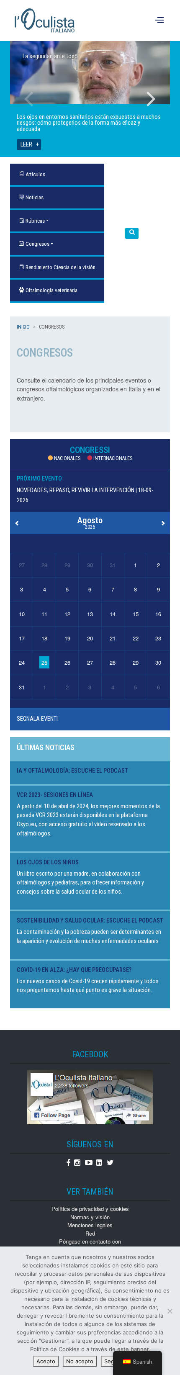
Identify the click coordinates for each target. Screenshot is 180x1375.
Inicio (23, 327)
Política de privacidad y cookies (90, 1209)
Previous (28, 98)
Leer (26, 144)
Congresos (36, 244)
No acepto (79, 1361)
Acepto (45, 1361)
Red (90, 1233)
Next (151, 98)
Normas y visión (90, 1217)
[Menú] (160, 20)
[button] (132, 233)
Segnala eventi (37, 718)
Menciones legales (90, 1225)
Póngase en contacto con (90, 1241)
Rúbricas (34, 221)
